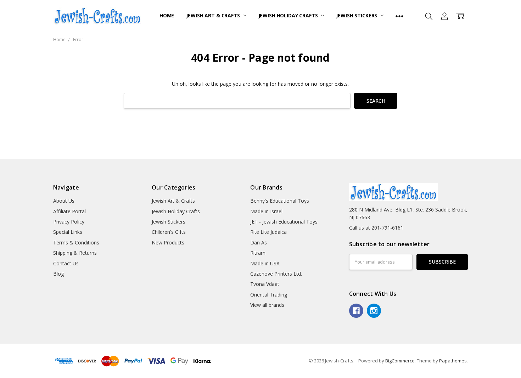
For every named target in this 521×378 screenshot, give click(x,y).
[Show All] (399, 16)
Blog (58, 273)
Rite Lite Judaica (268, 232)
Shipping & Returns (75, 252)
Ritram (257, 252)
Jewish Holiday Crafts (288, 15)
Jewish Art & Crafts (213, 15)
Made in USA (265, 263)
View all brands (267, 304)
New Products (168, 242)
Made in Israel (266, 211)
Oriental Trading (268, 294)
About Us (63, 200)
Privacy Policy (68, 221)
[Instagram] (374, 311)
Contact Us (66, 263)
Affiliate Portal (69, 211)
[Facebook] (356, 311)
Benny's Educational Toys (279, 200)
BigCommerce (400, 360)
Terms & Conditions (76, 242)
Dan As (258, 242)
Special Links (67, 232)
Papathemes (453, 360)
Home (166, 15)
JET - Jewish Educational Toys (284, 221)
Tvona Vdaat (264, 284)
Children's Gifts (169, 232)
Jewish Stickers (357, 15)
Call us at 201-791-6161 (376, 227)
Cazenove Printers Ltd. (276, 273)
